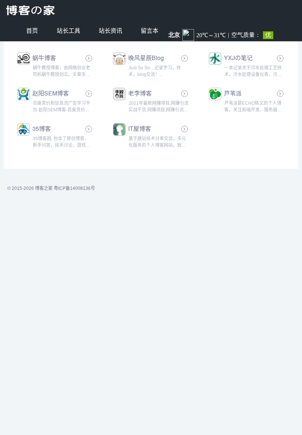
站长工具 (68, 31)
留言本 (149, 31)
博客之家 (44, 188)
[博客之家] (31, 10)
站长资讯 (110, 31)
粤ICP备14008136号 (74, 188)
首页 (32, 31)
